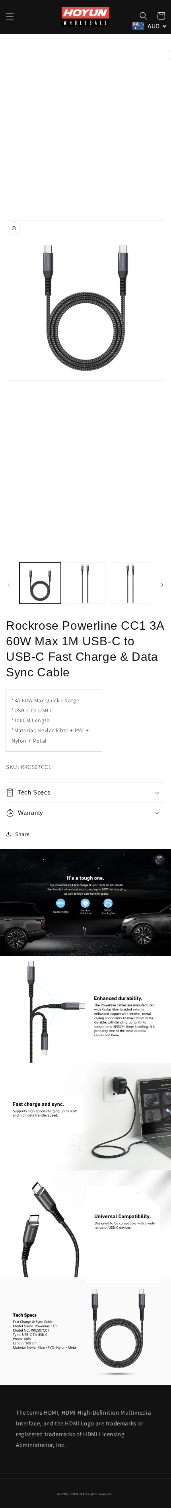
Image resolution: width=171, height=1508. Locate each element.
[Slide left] (8, 585)
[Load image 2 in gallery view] (85, 583)
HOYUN (76, 1494)
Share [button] (22, 834)
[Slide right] (162, 585)
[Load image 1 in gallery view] (40, 583)
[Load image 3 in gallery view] (130, 583)
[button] (10, 17)
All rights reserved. (98, 1494)
